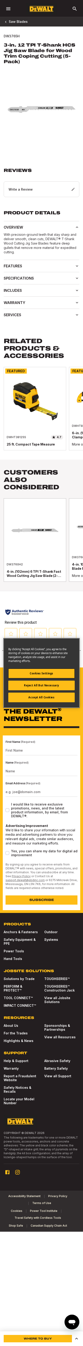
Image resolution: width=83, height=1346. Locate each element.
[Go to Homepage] (41, 9)
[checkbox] (7, 810)
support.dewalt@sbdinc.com (25, 880)
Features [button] (13, 266)
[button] (41, 182)
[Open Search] (74, 8)
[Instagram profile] (17, 1172)
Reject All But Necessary (41, 685)
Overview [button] (13, 227)
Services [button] (12, 315)
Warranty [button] (14, 302)
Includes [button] (13, 290)
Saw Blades (18, 22)
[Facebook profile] (7, 1172)
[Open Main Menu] (8, 8)
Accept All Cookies (41, 697)
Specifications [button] (19, 278)
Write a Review (21, 189)
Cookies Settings (41, 673)
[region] (41, 413)
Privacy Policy (21, 876)
